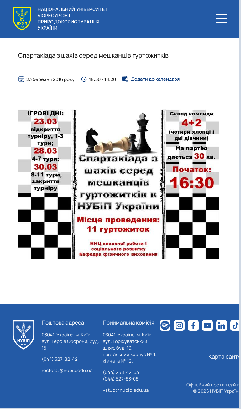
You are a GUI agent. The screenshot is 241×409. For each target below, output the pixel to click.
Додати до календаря (155, 79)
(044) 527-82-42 (60, 359)
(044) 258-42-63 (121, 372)
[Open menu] (221, 19)
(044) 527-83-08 (121, 379)
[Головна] (23, 335)
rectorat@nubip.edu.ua (67, 370)
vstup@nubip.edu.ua (126, 390)
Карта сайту (224, 356)
